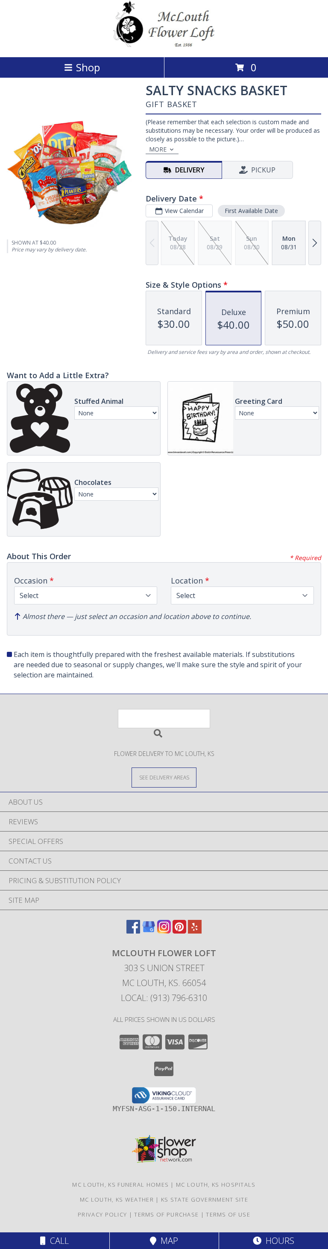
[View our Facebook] (133, 931)
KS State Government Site (204, 1199)
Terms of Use (228, 1214)
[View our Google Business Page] (148, 931)
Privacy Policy (102, 1214)
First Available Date (251, 211)
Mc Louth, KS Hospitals (216, 1184)
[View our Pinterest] (179, 931)
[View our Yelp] (195, 931)
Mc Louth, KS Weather (117, 1199)
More (158, 149)
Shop (88, 67)
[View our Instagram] (164, 931)
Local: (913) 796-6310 (164, 998)
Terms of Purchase (166, 1214)
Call (57, 1240)
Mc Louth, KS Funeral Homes (120, 1184)
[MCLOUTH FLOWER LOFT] (164, 45)
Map (167, 1240)
